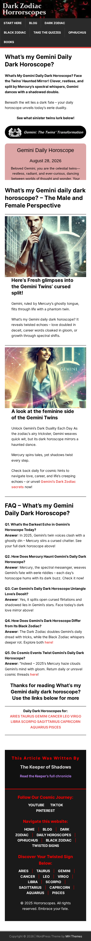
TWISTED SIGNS (45, 845)
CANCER (55, 716)
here (34, 674)
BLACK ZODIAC (15, 32)
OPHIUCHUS (77, 32)
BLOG (33, 23)
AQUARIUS (39, 727)
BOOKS (9, 42)
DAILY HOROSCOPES (54, 835)
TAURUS (27, 716)
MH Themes (74, 936)
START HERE (13, 23)
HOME (29, 829)
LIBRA (15, 721)
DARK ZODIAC (55, 23)
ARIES (15, 716)
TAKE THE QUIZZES (47, 32)
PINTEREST (45, 810)
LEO (66, 716)
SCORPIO (28, 721)
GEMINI (41, 716)
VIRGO (75, 716)
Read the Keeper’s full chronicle (45, 776)
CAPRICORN (70, 721)
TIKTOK (56, 805)
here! (49, 642)
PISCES (55, 727)
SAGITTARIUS (48, 721)
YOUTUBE (36, 805)
